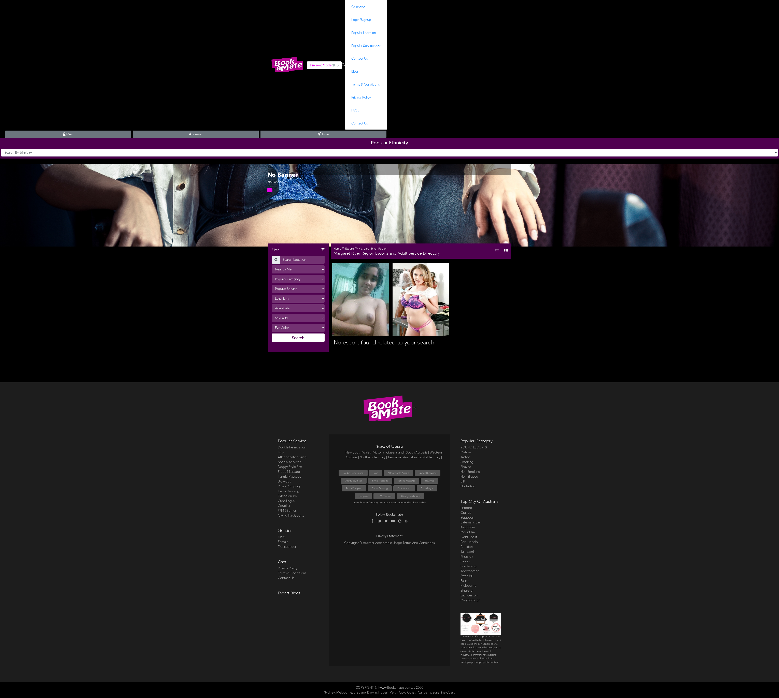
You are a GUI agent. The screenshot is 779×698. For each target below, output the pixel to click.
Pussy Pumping (289, 486)
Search (298, 337)
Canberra (424, 692)
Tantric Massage (289, 476)
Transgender (287, 547)
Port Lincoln (469, 542)
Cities (355, 7)
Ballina (465, 581)
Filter (275, 250)
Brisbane (360, 692)
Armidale (467, 547)
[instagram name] (379, 521)
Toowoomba (470, 571)
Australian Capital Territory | (422, 457)
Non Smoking (470, 472)
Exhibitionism (287, 496)
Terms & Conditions (365, 84)
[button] (343, 64)
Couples (284, 506)
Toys (281, 452)
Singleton (467, 590)
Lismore (466, 508)
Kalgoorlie (468, 527)
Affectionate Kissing (292, 457)
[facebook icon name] (372, 521)
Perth (394, 692)
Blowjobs (284, 481)
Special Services (289, 462)
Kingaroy (467, 556)
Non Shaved (469, 476)
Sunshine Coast (444, 692)
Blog (354, 71)
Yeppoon (467, 517)
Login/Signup (361, 20)
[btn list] (497, 251)
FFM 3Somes (287, 511)
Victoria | (379, 452)
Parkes (465, 561)
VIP (463, 481)
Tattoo (465, 457)
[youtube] (393, 521)
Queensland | (395, 452)
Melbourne (468, 586)
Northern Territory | (373, 457)
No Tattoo (468, 486)
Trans (325, 134)
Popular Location (363, 33)
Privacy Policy (361, 97)
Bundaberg (469, 566)
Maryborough (470, 600)
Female (196, 134)
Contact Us (359, 58)
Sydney (329, 692)
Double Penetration (292, 447)
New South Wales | (358, 452)
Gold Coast (469, 537)
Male (69, 134)
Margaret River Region (373, 248)
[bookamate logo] (287, 64)
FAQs (355, 110)
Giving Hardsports (291, 515)
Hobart (383, 692)
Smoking (467, 462)
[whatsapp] (407, 521)
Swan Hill (467, 576)
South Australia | (417, 452)
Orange (466, 513)
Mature (466, 452)
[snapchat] (400, 521)
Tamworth (468, 551)
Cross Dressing (288, 491)
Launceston (469, 595)
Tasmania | (395, 457)
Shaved (466, 467)
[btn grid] (506, 251)
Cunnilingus (286, 501)
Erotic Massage (289, 472)
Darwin (372, 692)
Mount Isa (468, 532)
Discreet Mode (320, 65)
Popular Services (363, 46)
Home (337, 248)
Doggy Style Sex (290, 467)
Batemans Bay (471, 522)
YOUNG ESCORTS (474, 447)
